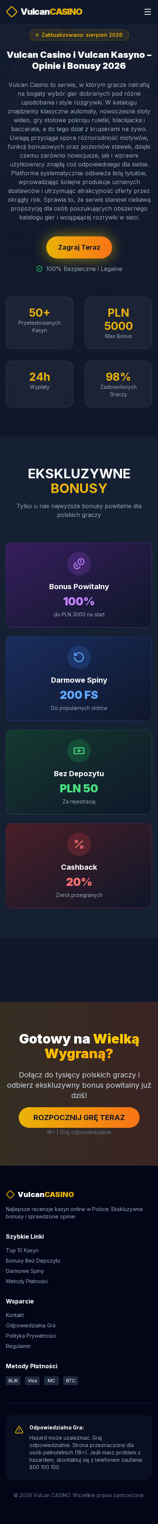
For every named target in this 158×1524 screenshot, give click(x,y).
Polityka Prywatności (31, 1336)
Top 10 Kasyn (22, 1250)
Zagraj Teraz (79, 247)
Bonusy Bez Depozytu (33, 1260)
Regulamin (18, 1346)
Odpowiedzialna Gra (30, 1325)
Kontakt (15, 1315)
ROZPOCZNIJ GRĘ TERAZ (79, 1117)
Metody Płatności (27, 1281)
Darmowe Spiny (25, 1271)
